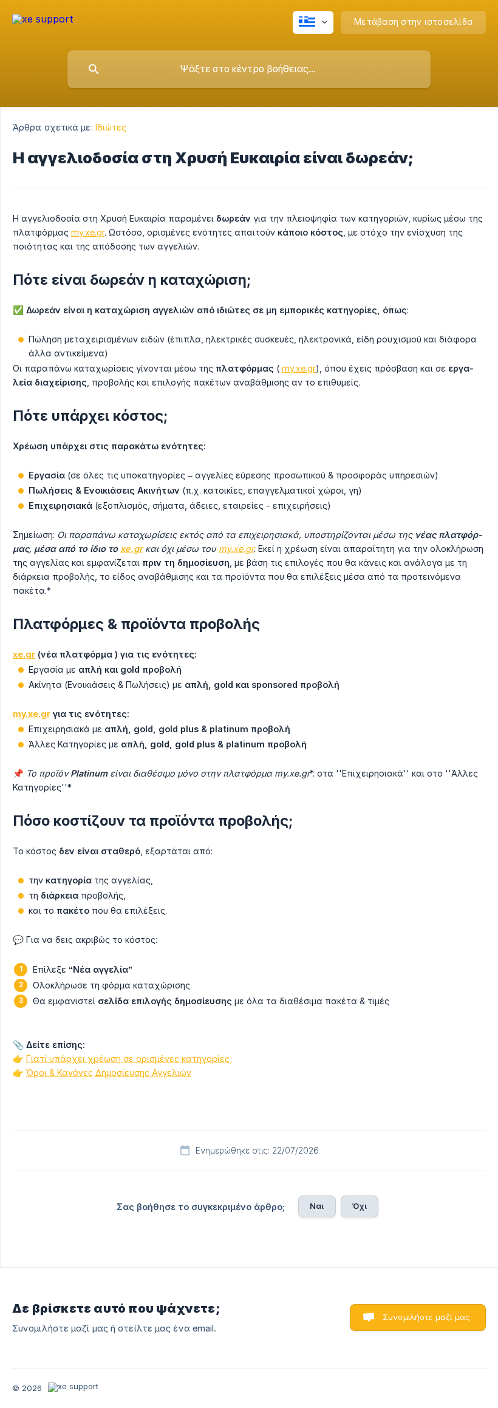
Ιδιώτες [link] (111, 127)
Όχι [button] (359, 1206)
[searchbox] (249, 69)
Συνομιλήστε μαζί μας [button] (426, 1317)
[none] (42, 21)
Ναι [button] (317, 1206)
